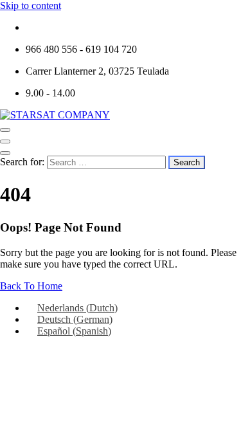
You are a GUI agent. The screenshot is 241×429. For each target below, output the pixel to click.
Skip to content (30, 5)
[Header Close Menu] (5, 141)
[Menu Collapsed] (5, 130)
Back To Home (31, 285)
